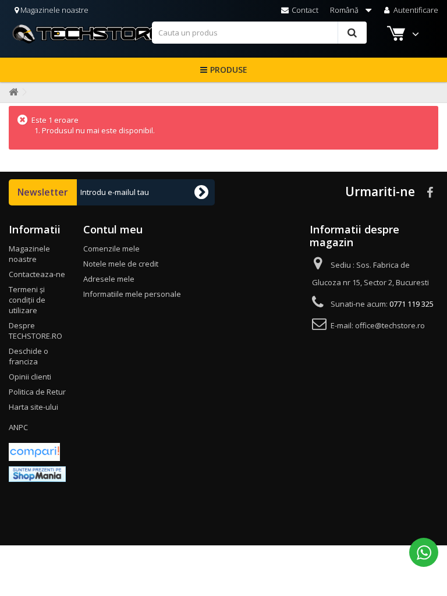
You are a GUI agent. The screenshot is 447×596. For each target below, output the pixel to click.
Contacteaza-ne (37, 274)
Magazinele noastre (53, 10)
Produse (228, 69)
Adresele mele (108, 279)
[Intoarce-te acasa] (11, 92)
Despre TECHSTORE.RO (35, 330)
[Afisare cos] (397, 35)
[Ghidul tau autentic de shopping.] (34, 451)
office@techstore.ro (390, 325)
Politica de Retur (37, 391)
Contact (304, 10)
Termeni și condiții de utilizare (27, 299)
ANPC (18, 427)
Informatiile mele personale (132, 294)
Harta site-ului (33, 407)
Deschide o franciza (28, 356)
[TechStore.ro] (80, 34)
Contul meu (113, 229)
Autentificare (415, 10)
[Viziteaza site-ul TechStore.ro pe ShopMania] (37, 473)
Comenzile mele (111, 248)
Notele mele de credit (120, 263)
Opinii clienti (30, 376)
